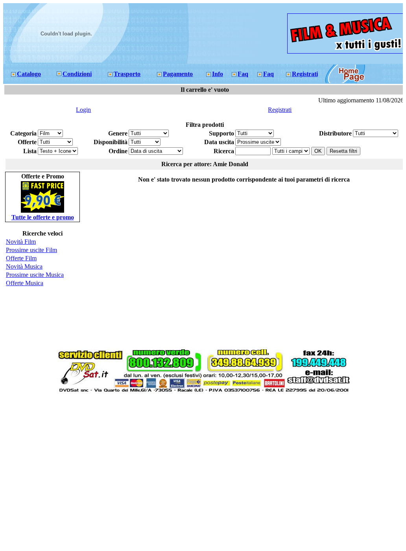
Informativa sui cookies (226, 398)
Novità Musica (24, 266)
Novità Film (21, 241)
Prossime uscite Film (31, 250)
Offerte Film (21, 258)
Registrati (280, 109)
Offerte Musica (24, 283)
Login (83, 109)
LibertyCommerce (191, 398)
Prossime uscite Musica (35, 274)
